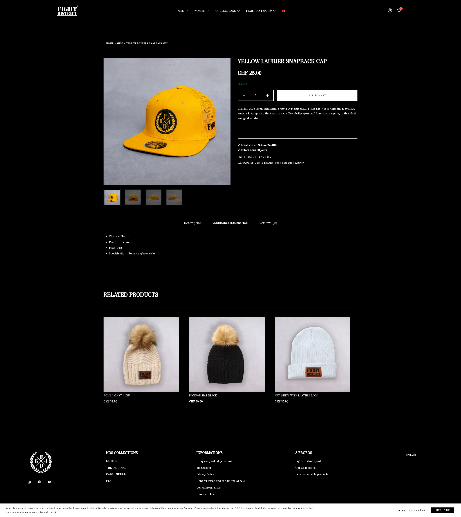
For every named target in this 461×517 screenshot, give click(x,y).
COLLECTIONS (225, 11)
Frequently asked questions (214, 461)
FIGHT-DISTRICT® (259, 11)
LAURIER (112, 461)
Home (110, 43)
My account (203, 468)
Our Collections (305, 468)
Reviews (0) (268, 223)
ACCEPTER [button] (442, 510)
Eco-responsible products (311, 474)
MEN (181, 11)
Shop (120, 43)
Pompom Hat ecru (117, 396)
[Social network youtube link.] (49, 482)
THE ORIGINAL (116, 468)
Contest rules (205, 494)
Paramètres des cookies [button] (411, 510)
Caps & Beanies (264, 163)
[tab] (192, 223)
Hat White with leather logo (297, 396)
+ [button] (267, 95)
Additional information (230, 223)
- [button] (244, 95)
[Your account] (389, 11)
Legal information (208, 488)
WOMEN (199, 11)
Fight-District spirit (308, 461)
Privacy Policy (205, 474)
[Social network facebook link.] (39, 482)
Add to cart (317, 95)
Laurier (299, 163)
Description (193, 223)
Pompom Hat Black (203, 396)
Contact (410, 455)
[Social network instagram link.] (29, 482)
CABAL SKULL (116, 474)
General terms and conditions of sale (220, 481)
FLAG (109, 481)
